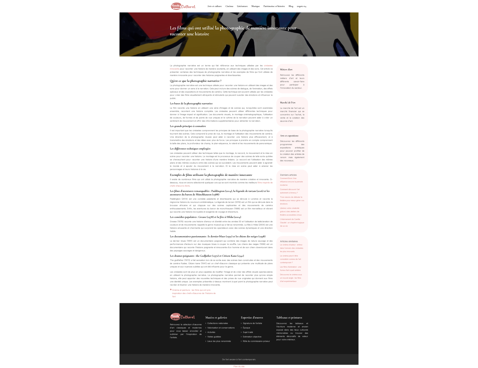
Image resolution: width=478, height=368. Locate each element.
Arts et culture (214, 6)
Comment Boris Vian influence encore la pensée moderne (291, 181)
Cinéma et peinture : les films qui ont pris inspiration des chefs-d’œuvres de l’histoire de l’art (194, 293)
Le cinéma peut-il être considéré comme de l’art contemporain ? (290, 259)
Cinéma (229, 6)
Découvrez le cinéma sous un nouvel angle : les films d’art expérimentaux (291, 277)
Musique (255, 6)
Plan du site (239, 366)
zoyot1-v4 (301, 6)
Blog (291, 6)
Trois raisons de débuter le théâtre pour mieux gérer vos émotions (292, 200)
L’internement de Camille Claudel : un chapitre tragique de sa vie (292, 222)
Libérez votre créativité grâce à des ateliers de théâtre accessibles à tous (291, 211)
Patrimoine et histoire (274, 6)
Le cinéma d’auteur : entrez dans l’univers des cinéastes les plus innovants (291, 248)
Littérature (242, 6)
